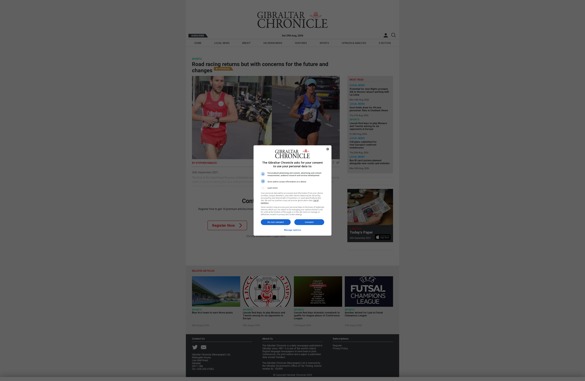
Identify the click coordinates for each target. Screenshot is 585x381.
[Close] (328, 149)
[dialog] (293, 190)
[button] (292, 188)
